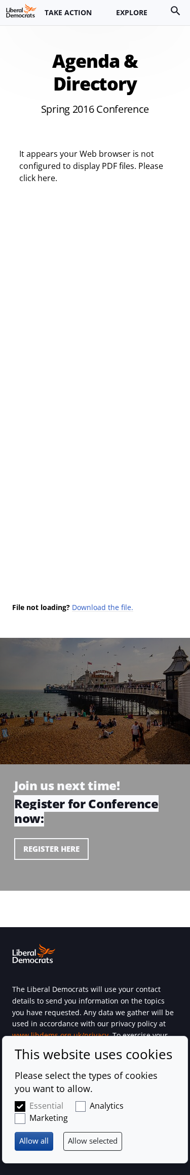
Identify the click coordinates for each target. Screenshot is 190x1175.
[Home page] (21, 11)
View (95, 834)
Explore (131, 12)
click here (37, 178)
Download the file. (102, 607)
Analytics (107, 1105)
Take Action (68, 12)
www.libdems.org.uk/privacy (60, 1035)
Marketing (48, 1117)
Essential (46, 1105)
